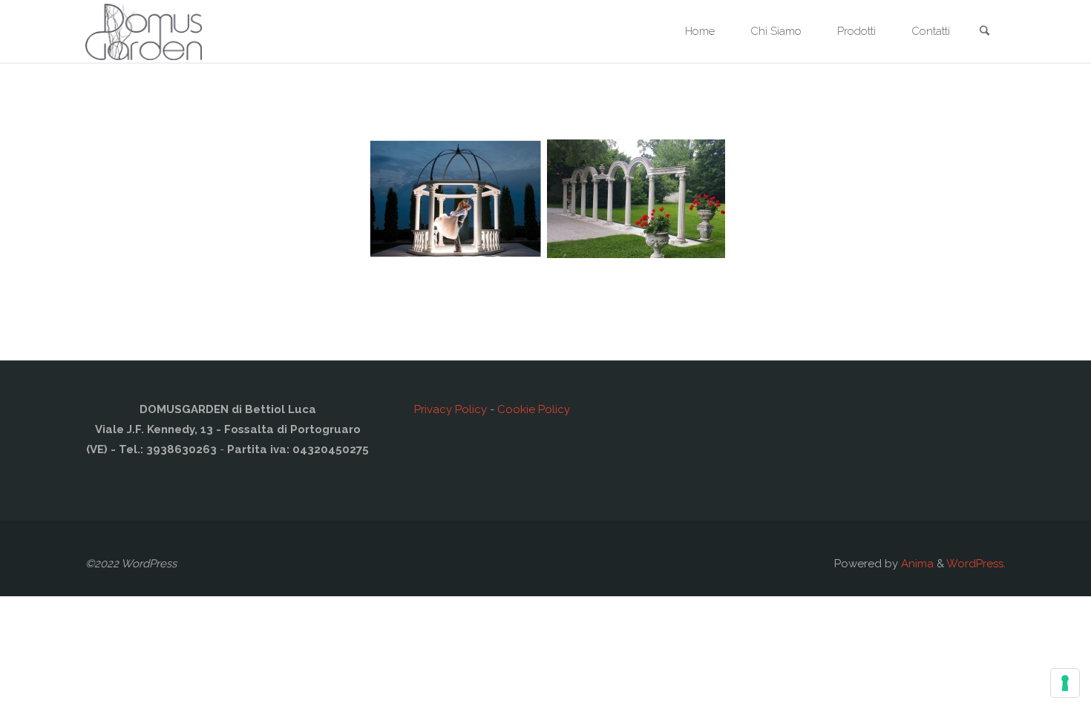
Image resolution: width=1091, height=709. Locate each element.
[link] (984, 32)
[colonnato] (636, 198)
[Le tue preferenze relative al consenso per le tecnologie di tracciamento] (1065, 683)
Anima (916, 563)
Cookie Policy (533, 409)
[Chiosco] (455, 198)
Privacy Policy (450, 409)
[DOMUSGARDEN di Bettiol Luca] (143, 31)
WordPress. (976, 563)
